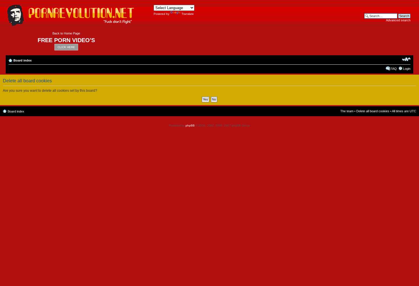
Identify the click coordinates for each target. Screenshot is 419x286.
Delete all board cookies (372, 111)
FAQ (393, 68)
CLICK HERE (66, 47)
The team (346, 111)
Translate (188, 13)
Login (406, 68)
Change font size (406, 59)
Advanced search (398, 20)
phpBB (190, 125)
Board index (22, 60)
